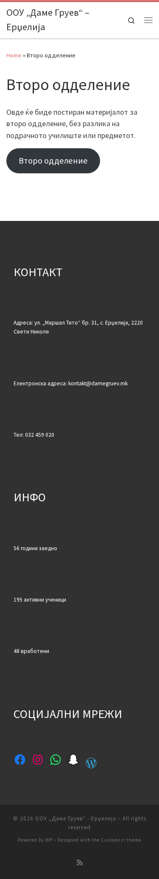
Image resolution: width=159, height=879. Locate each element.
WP (49, 840)
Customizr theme (121, 840)
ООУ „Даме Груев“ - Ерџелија (75, 818)
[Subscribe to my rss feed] (80, 862)
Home (14, 55)
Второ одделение (53, 160)
